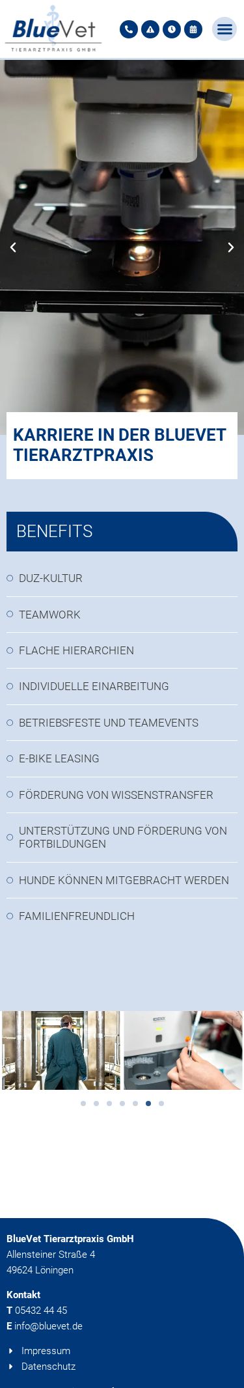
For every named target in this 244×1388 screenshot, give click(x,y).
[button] (224, 29)
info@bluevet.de (48, 1326)
